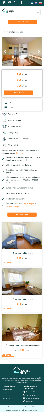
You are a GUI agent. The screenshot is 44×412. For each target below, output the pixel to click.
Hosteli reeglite (28, 204)
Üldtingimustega (12, 207)
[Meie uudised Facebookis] (22, 3)
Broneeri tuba (22, 22)
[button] (38, 12)
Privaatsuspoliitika (6, 407)
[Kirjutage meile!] (10, 3)
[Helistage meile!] (16, 3)
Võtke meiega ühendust (30, 387)
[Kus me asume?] (4, 3)
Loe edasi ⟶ (8, 263)
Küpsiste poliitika (30, 407)
